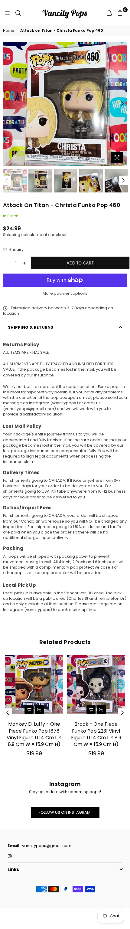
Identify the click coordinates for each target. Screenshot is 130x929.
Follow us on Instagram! (65, 812)
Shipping (11, 235)
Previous (7, 103)
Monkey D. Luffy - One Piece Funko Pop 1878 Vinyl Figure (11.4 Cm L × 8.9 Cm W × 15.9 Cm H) (34, 734)
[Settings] (109, 12)
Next (122, 103)
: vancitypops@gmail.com (45, 846)
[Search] (18, 12)
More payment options (65, 293)
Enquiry (16, 249)
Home (8, 30)
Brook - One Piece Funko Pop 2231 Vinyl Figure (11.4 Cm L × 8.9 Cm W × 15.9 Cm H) (96, 734)
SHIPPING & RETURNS (31, 327)
